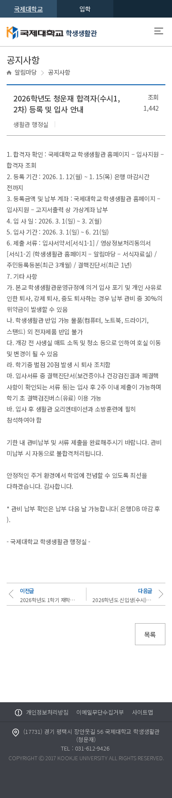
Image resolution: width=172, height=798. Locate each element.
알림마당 (26, 72)
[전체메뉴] (158, 32)
